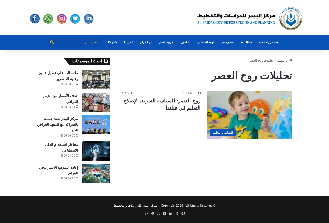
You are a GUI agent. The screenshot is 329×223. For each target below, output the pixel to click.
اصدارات (229, 42)
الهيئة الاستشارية (205, 42)
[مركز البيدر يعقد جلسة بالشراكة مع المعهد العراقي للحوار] (96, 124)
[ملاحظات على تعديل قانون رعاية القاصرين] (96, 79)
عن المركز (146, 42)
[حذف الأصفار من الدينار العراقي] (96, 102)
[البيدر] (164, 17)
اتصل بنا (128, 42)
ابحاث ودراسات (270, 42)
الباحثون (185, 42)
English (112, 42)
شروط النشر (166, 42)
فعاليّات (248, 42)
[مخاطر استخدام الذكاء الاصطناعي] (96, 151)
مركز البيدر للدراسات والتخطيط (135, 205)
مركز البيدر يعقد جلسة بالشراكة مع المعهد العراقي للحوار (57, 124)
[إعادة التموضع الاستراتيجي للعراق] (96, 173)
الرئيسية (283, 60)
